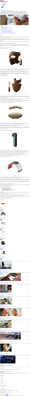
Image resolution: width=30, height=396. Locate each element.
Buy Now (15, 149)
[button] (15, 3)
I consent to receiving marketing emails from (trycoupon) (6, 371)
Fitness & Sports (4, 4)
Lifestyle (3, 5)
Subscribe (2, 7)
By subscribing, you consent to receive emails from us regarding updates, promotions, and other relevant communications (12, 395)
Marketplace (2, 6)
